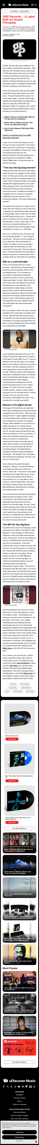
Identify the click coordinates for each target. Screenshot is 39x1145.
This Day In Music (19, 1098)
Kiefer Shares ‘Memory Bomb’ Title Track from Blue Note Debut (18, 124)
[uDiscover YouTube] (19, 1087)
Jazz (7, 691)
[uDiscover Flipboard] (26, 1087)
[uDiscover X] (7, 1087)
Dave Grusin (24, 684)
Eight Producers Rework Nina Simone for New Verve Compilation (19, 118)
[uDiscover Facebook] (3, 1087)
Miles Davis (7, 648)
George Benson (23, 663)
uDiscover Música (19, 1112)
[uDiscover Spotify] (22, 1087)
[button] (19, 722)
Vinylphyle (19, 1095)
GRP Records (26, 688)
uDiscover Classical (19, 1104)
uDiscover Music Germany (19, 1119)
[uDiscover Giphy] (34, 1087)
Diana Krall (28, 673)
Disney (19, 1101)
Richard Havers (8, 35)
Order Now (12, 739)
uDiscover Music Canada (19, 1115)
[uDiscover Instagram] (11, 1087)
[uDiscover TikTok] (15, 1087)
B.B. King (13, 666)
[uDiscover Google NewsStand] (30, 1087)
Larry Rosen (17, 691)
